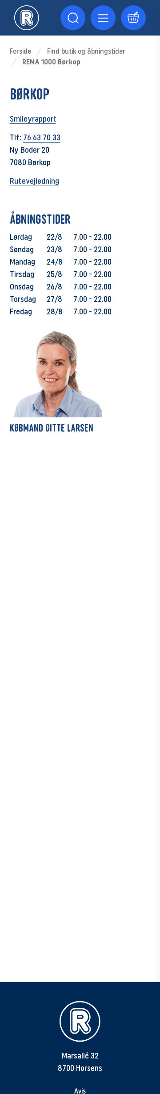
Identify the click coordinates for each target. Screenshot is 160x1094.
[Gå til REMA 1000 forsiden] (26, 18)
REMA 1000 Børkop (51, 62)
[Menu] (72, 17)
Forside (20, 51)
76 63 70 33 (41, 138)
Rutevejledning (34, 181)
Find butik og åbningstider (86, 51)
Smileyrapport (33, 119)
